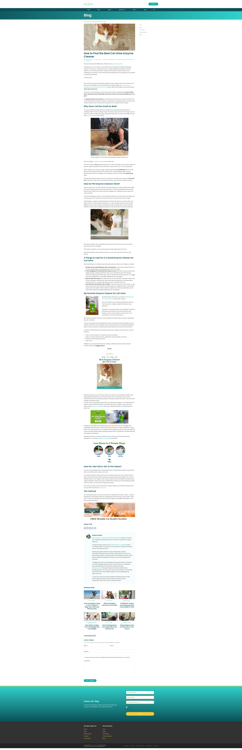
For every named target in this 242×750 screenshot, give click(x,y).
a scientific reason (98, 161)
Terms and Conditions (140, 745)
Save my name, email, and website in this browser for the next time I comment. (107, 657)
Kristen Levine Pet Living (94, 745)
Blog (105, 59)
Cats (116, 59)
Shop (85, 731)
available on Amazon (104, 438)
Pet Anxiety (142, 29)
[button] (154, 9)
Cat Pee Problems (110, 59)
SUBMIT (140, 714)
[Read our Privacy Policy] (153, 709)
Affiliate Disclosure (148, 745)
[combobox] (140, 702)
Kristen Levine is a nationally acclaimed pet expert (106, 538)
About (85, 729)
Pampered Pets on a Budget (118, 545)
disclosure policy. (118, 64)
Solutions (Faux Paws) (129, 59)
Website (86, 651)
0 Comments (88, 61)
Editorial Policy (155, 745)
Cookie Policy (132, 745)
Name (86, 645)
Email (112, 645)
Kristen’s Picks (88, 734)
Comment (87, 661)
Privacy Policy (126, 745)
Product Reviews (120, 59)
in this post (103, 487)
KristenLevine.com (97, 568)
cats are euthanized (97, 406)
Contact (153, 4)
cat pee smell (91, 115)
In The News (87, 738)
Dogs (141, 27)
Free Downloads (143, 32)
